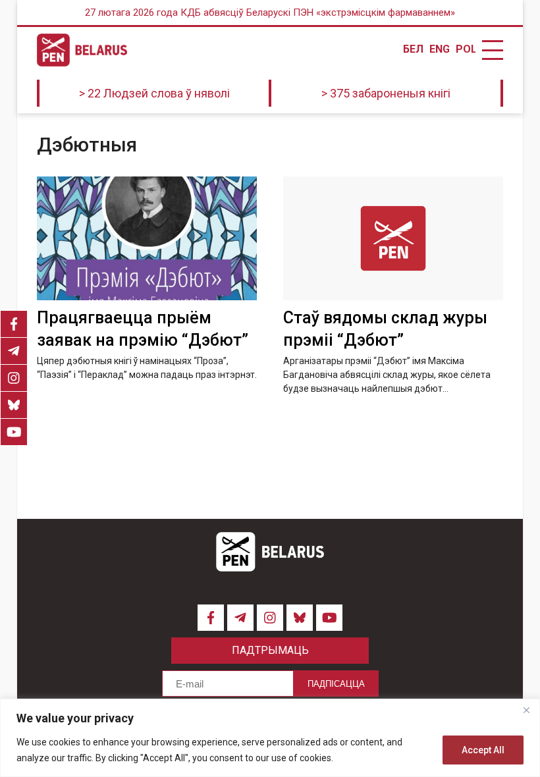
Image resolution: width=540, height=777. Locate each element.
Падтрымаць (270, 650)
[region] (270, 738)
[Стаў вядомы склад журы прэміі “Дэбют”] (393, 238)
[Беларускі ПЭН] (82, 50)
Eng (439, 49)
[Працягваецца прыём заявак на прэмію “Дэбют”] (147, 238)
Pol (465, 49)
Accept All (483, 750)
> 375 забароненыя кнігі (385, 93)
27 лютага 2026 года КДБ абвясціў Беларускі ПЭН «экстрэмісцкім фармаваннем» (270, 12)
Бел (413, 49)
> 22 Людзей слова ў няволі (154, 93)
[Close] (526, 710)
